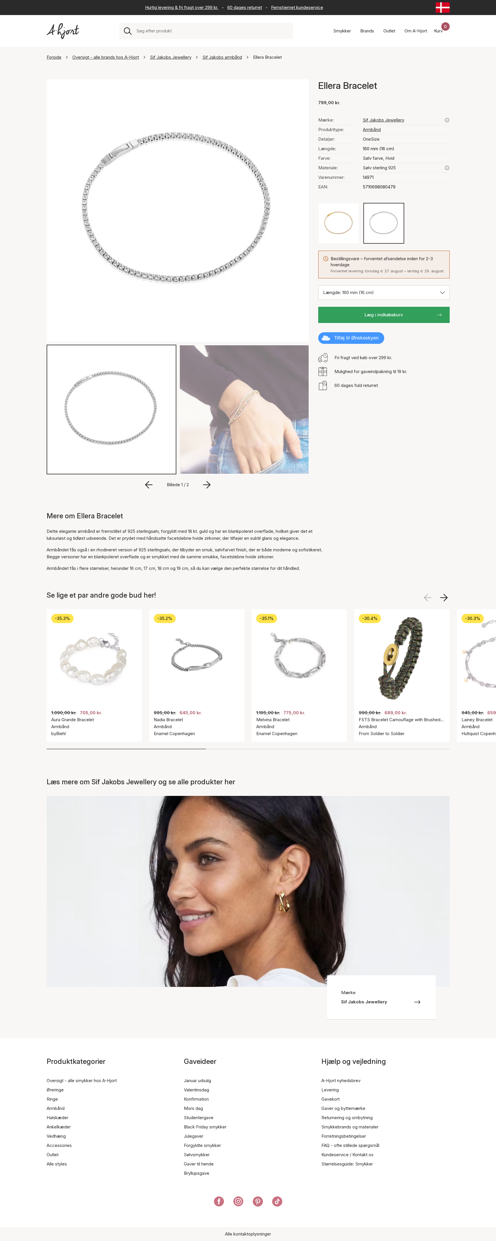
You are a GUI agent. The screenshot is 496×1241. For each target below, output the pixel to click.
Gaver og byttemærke (343, 1108)
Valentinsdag (196, 1090)
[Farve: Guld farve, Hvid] (338, 223)
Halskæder (57, 1117)
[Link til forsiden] (63, 31)
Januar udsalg (197, 1080)
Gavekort (330, 1099)
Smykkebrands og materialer (349, 1127)
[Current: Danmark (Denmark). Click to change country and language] (443, 7)
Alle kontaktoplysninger (248, 1234)
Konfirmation (196, 1099)
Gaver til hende (199, 1164)
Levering (330, 1090)
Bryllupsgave (196, 1173)
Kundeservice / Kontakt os (347, 1154)
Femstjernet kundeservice (297, 7)
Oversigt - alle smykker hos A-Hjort (82, 1080)
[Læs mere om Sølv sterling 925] (447, 167)
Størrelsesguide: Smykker (347, 1164)
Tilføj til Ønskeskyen (356, 338)
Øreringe (55, 1090)
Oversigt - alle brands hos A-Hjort (105, 57)
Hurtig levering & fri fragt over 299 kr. (181, 7)
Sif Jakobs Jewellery (170, 57)
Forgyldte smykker (202, 1145)
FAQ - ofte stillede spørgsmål (350, 1145)
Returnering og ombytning (347, 1117)
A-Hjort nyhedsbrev (340, 1080)
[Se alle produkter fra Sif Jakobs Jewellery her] (447, 120)
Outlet (52, 1154)
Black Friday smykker (205, 1127)
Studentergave (198, 1117)
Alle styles (57, 1164)
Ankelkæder (59, 1127)
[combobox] (212, 31)
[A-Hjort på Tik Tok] (277, 1202)
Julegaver (193, 1136)
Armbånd (372, 129)
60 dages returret (244, 7)
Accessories (59, 1145)
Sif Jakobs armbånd (222, 57)
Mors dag (193, 1108)
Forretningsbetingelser (343, 1136)
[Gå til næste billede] (207, 485)
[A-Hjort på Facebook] (219, 1202)
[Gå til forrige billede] (149, 485)
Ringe (52, 1099)
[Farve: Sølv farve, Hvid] (383, 223)
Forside (54, 57)
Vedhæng (56, 1136)
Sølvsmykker (197, 1154)
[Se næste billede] (444, 597)
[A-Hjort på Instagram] (238, 1202)
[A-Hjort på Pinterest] (258, 1202)
